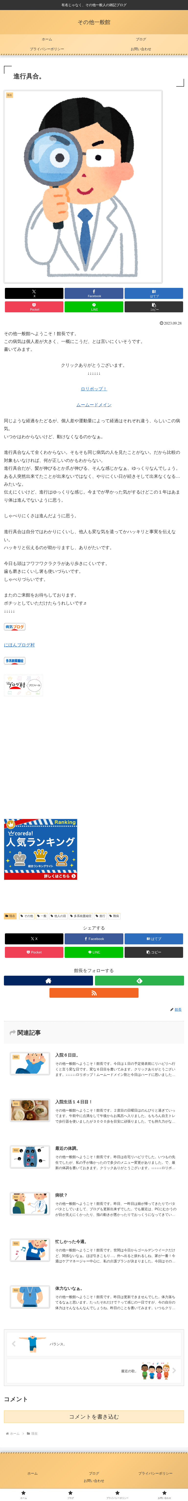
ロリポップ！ (94, 389)
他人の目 (60, 916)
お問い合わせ (94, 1481)
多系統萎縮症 (83, 916)
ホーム (32, 1473)
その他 (28, 916)
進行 (102, 916)
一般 (44, 916)
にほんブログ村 (19, 645)
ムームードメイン (94, 404)
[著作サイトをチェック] (48, 980)
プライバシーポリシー (155, 1473)
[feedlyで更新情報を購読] (139, 980)
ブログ (94, 1473)
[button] (154, 306)
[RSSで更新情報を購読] (94, 993)
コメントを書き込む (94, 1417)
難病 (116, 916)
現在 (12, 916)
